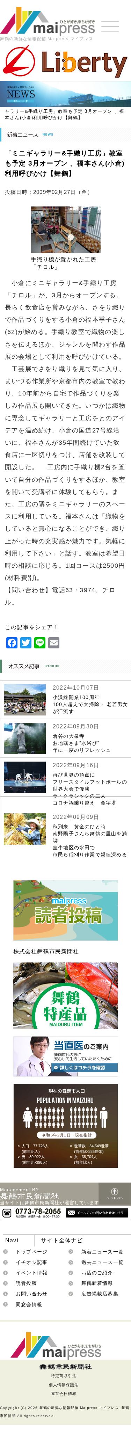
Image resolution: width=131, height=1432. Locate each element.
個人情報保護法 (64, 1385)
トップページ (32, 1252)
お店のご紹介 (97, 1272)
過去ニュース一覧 (102, 1262)
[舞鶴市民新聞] (65, 1367)
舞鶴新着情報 (97, 1283)
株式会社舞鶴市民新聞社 (46, 951)
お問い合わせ (32, 1293)
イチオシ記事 (32, 1262)
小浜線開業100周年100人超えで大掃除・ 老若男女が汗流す (90, 704)
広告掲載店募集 (99, 1293)
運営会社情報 (64, 1393)
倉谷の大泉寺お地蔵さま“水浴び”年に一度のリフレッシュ (82, 743)
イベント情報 (32, 1272)
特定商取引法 (64, 1376)
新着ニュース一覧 (102, 1252)
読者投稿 (26, 1283)
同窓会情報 (29, 1304)
